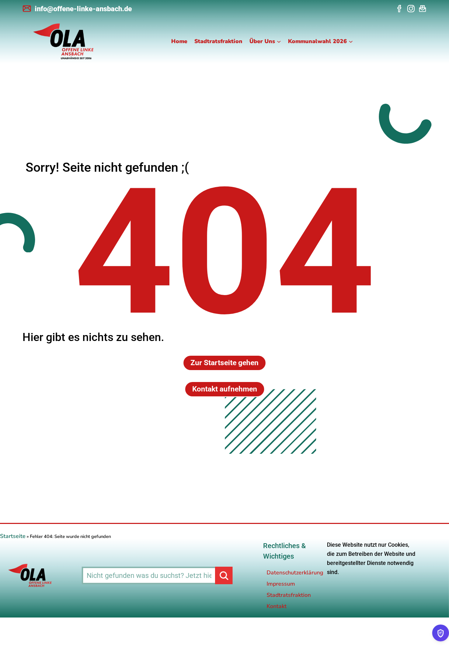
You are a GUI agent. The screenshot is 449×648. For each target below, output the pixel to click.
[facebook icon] (399, 9)
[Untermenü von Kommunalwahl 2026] (351, 41)
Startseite (13, 536)
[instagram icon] (411, 9)
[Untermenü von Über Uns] (279, 41)
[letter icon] (422, 9)
